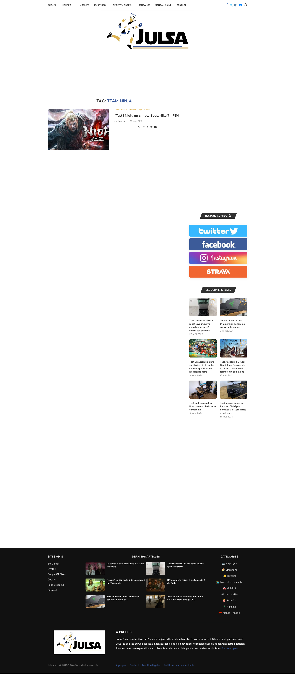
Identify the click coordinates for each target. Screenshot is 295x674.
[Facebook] (227, 5)
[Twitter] (231, 5)
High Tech (66, 5)
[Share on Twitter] (147, 127)
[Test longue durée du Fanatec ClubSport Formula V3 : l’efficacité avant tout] (233, 390)
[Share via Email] (155, 127)
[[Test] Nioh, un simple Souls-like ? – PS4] (78, 129)
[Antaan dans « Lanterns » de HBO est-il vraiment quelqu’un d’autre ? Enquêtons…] (155, 601)
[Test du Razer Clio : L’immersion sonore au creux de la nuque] (233, 307)
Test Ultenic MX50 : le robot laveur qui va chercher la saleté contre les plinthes (201, 325)
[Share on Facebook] (144, 127)
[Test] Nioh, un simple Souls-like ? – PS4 (146, 115)
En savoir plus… (231, 648)
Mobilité (84, 5)
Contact (181, 5)
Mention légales (151, 665)
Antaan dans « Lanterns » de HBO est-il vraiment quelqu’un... (185, 598)
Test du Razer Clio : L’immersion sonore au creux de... (123, 598)
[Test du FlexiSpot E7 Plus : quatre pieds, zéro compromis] (203, 390)
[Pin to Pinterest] (151, 127)
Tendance (144, 5)
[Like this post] (139, 127)
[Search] (245, 5)
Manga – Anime (163, 5)
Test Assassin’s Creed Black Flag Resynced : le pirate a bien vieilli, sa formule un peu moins (233, 367)
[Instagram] (235, 5)
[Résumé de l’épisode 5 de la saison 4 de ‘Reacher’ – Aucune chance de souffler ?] (95, 585)
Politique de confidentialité (179, 665)
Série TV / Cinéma (122, 5)
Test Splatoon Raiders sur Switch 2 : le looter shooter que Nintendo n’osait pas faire (201, 367)
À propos (121, 665)
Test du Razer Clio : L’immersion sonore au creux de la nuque (232, 324)
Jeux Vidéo (100, 5)
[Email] (240, 5)
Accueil (52, 5)
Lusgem (121, 121)
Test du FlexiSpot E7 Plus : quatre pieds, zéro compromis (202, 406)
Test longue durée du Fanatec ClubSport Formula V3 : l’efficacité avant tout (233, 408)
